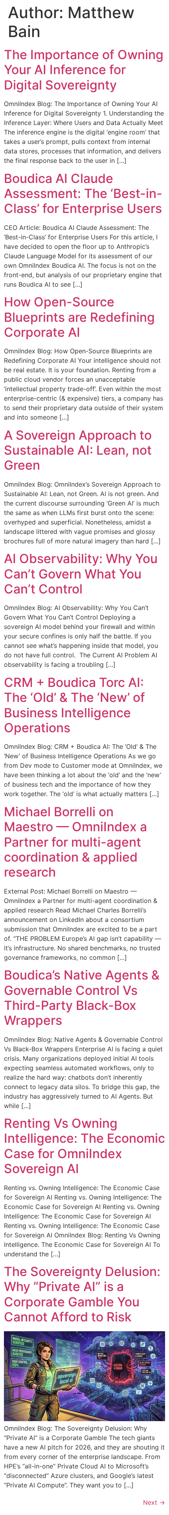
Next (154, 1502)
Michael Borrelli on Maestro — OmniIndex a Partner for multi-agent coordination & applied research (75, 842)
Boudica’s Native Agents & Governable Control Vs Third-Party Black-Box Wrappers (82, 997)
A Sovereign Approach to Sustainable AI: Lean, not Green (78, 450)
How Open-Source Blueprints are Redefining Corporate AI (79, 317)
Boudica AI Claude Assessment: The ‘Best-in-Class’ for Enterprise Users (83, 193)
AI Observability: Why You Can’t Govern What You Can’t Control (81, 574)
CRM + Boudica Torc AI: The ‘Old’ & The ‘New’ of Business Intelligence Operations (74, 705)
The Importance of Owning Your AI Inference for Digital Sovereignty (83, 70)
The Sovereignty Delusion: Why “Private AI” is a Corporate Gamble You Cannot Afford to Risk (82, 1294)
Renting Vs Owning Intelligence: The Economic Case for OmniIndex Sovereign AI (84, 1146)
